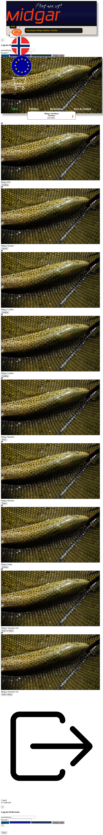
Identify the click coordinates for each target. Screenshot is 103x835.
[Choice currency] (21, 75)
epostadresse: (6, 817)
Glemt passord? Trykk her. (20, 822)
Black (4, 440)
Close (4, 833)
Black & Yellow (7, 631)
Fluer (15, 108)
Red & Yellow (7, 694)
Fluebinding (56, 108)
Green (4, 503)
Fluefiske (33, 108)
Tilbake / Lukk (58, 822)
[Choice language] (20, 54)
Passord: (4, 53)
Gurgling (5, 185)
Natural (4, 249)
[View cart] (18, 89)
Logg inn (5, 56)
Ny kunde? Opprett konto (41, 822)
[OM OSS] (16, 35)
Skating (5, 567)
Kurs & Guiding (82, 108)
